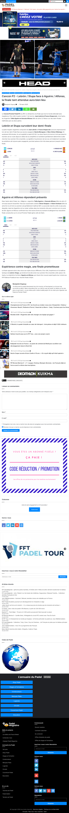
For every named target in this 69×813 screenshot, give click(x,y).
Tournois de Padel (8, 790)
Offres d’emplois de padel (42, 737)
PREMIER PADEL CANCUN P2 (14, 380)
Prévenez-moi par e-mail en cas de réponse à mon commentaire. (22, 427)
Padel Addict (6, 794)
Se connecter (39, 734)
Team (45, 811)
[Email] (33, 109)
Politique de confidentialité (51, 809)
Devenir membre (11, 1)
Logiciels (5, 766)
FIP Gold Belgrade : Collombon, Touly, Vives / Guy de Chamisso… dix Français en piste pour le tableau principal (34, 622)
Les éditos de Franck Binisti (11, 734)
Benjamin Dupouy (10, 104)
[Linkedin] (19, 109)
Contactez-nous (7, 738)
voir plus (47, 677)
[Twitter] (12, 109)
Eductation (6, 776)
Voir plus (5, 749)
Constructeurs (7, 759)
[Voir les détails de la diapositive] (34, 83)
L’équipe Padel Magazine (10, 741)
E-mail (4, 418)
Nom (4, 412)
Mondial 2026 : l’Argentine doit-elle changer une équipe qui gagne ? (32, 314)
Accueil (5, 89)
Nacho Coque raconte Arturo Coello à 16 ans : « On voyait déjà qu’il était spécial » (37, 353)
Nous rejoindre (38, 811)
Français (53, 1)
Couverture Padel (8, 772)
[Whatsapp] (26, 109)
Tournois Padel (35, 93)
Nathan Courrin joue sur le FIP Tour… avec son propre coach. (30, 334)
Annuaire (25, 811)
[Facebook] (5, 109)
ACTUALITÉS (11, 89)
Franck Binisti (26, 302)
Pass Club (31, 811)
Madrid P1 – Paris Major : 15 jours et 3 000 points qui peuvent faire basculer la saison (27, 612)
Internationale (18, 93)
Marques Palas (7, 762)
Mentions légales (38, 809)
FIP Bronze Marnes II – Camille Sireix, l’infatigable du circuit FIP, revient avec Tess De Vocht (28, 615)
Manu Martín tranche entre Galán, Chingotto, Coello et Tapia (19, 629)
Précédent (4, 83)
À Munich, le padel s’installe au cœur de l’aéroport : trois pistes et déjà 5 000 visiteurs (38, 324)
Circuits (12, 93)
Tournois (2, 1)
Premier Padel (27, 93)
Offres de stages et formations (44, 740)
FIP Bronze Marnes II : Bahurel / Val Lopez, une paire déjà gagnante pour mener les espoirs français (38, 9)
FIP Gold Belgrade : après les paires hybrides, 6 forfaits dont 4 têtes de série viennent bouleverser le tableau (34, 589)
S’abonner (34, 509)
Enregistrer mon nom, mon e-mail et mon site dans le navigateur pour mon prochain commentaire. (32, 424)
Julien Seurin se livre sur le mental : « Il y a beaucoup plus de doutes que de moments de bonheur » (31, 605)
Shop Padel (6, 752)
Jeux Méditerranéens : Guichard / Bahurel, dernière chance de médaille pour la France (27, 598)
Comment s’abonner (41, 730)
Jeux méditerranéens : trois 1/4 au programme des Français (19, 625)
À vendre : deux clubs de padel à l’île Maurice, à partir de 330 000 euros (23, 608)
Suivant (64, 83)
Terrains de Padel (8, 797)
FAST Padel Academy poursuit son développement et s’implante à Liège (23, 602)
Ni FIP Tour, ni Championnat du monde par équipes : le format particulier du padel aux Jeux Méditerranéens (33, 619)
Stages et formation (8, 756)
